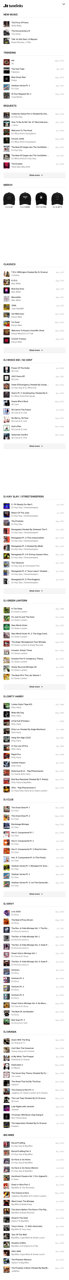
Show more (34, 175)
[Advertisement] (34, 237)
